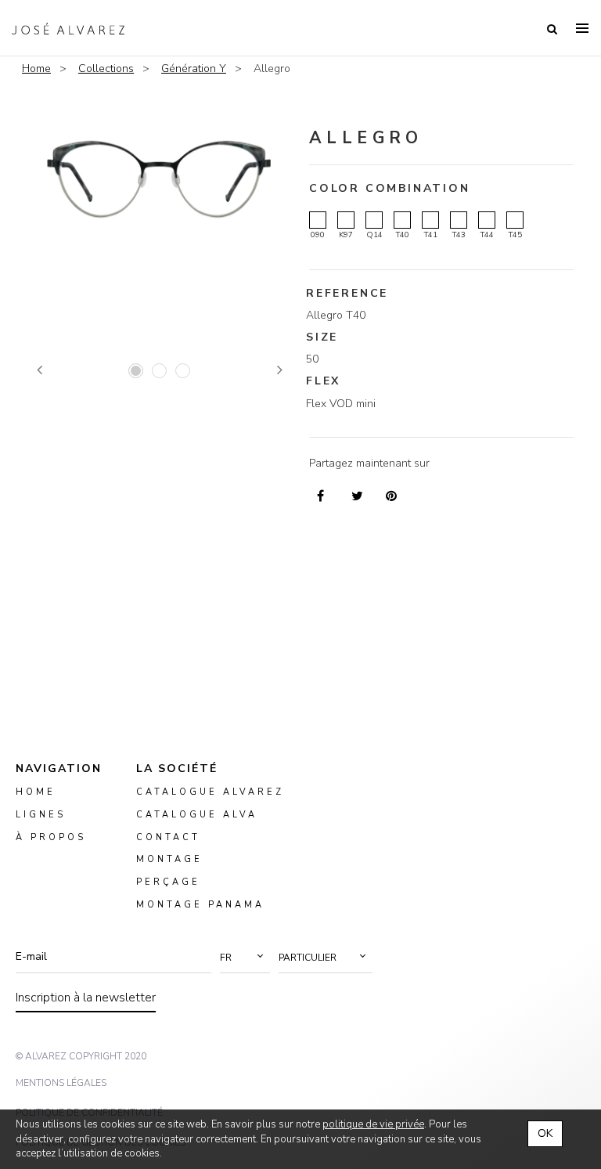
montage (169, 859)
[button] (245, 957)
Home (36, 68)
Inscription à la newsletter (86, 997)
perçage (168, 882)
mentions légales (61, 1083)
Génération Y (193, 68)
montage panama (200, 905)
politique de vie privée (373, 1124)
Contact (168, 836)
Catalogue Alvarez (210, 792)
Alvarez (68, 28)
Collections (106, 68)
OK (545, 1133)
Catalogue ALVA (196, 814)
